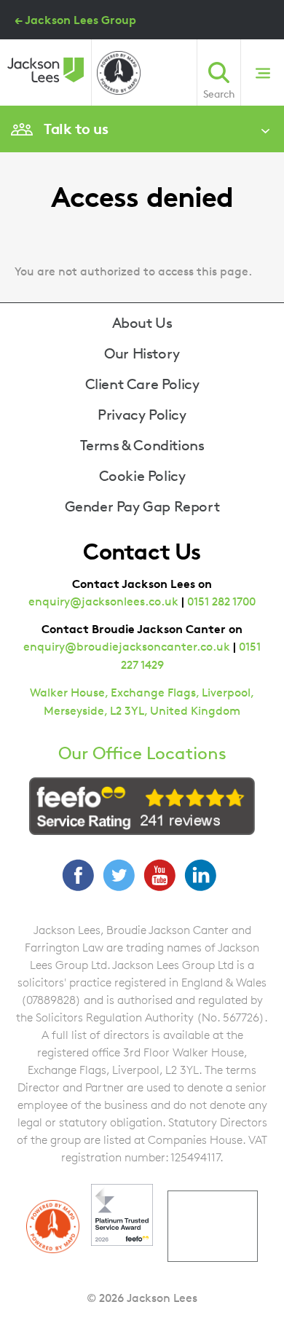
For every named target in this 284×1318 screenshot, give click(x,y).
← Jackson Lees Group (75, 19)
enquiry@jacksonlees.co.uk (103, 601)
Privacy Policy (142, 414)
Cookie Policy (142, 476)
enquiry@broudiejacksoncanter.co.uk (126, 647)
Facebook (77, 875)
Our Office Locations (142, 753)
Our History (142, 353)
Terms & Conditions (142, 445)
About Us (142, 323)
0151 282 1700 (221, 601)
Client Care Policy (142, 384)
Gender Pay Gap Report (142, 506)
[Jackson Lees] (45, 70)
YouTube (159, 875)
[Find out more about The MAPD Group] (119, 73)
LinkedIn (200, 875)
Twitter (118, 875)
